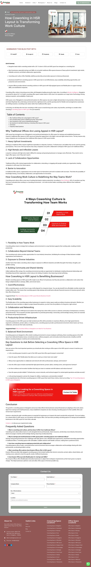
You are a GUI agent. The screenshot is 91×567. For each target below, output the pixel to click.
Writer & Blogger (9, 35)
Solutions (27, 2)
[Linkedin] (11, 545)
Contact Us (63, 2)
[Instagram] (9, 545)
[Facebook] (5, 545)
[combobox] (45, 493)
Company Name (15, 484)
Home (21, 2)
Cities (34, 2)
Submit (45, 507)
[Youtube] (7, 545)
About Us (49, 2)
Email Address (51, 477)
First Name (14, 477)
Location (13, 497)
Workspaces (41, 2)
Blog (8, 12)
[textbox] (44, 493)
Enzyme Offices (10, 34)
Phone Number (51, 484)
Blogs (55, 2)
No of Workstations (16, 491)
